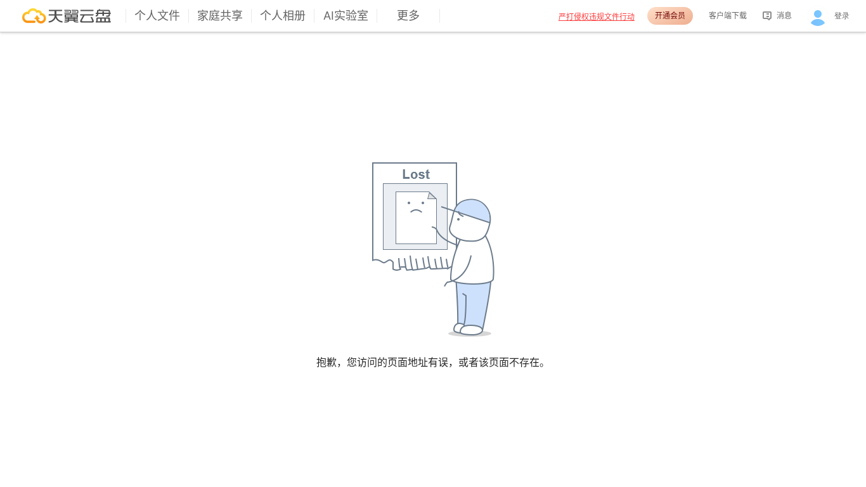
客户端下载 (728, 15)
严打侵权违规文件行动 (597, 17)
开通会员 (670, 15)
